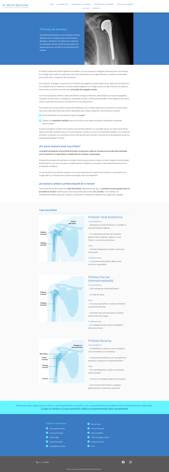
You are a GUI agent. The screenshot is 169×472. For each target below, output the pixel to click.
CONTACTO (96, 8)
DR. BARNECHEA (62, 4)
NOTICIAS (86, 8)
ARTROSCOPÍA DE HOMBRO (104, 4)
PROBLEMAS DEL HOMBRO (80, 4)
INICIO (52, 4)
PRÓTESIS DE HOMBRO (125, 4)
